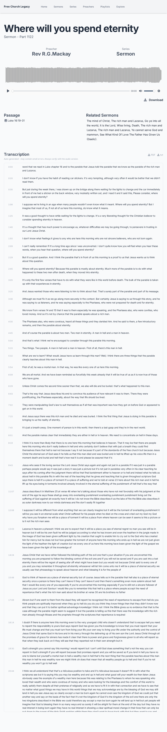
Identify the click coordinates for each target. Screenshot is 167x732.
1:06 (10, 204)
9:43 (10, 465)
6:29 (10, 386)
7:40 (10, 427)
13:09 (11, 529)
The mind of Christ (98, 120)
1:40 (10, 227)
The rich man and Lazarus (127, 120)
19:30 (11, 648)
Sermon (125, 54)
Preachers (88, 6)
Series (73, 6)
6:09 (10, 374)
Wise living (123, 125)
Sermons (58, 6)
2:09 (10, 246)
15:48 (11, 577)
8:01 (10, 435)
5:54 (10, 367)
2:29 (10, 257)
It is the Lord (107, 125)
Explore (120, 6)
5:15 (10, 348)
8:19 (10, 443)
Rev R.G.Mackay (51, 54)
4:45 (10, 333)
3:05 (10, 280)
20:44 (11, 671)
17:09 (11, 600)
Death (135, 125)
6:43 (10, 394)
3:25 (10, 291)
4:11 (10, 310)
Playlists (105, 6)
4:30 (10, 321)
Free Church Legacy (17, 6)
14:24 (11, 555)
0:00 (10, 167)
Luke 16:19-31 (16, 120)
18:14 (11, 622)
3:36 (10, 299)
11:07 (11, 491)
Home (44, 6)
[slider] (71, 91)
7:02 (10, 405)
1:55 (10, 238)
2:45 (10, 269)
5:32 (10, 356)
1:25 (10, 216)
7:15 (10, 416)
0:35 (10, 189)
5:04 (10, 340)
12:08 (11, 510)
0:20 (10, 178)
